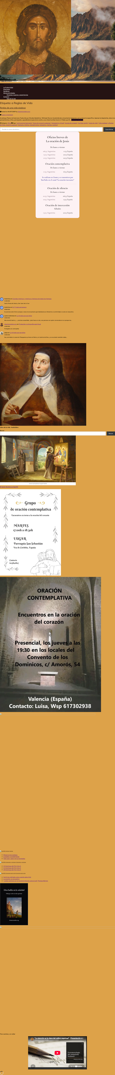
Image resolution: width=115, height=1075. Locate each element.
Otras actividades (9, 93)
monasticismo (34, 125)
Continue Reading (77, 120)
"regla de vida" (93, 123)
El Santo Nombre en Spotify (9, 487)
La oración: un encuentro (11, 879)
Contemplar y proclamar (21, 862)
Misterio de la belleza (10, 855)
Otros (9, 123)
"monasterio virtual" (57, 123)
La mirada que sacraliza (24, 316)
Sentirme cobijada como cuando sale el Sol (17, 877)
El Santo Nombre (6, 77)
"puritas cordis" (83, 123)
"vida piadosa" (102, 123)
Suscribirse (109, 129)
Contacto (6, 97)
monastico (43, 125)
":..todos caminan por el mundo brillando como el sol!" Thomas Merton (25, 881)
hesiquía (21, 125)
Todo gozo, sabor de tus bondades (14, 859)
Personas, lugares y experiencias (17, 95)
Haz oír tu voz (11, 99)
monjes (49, 125)
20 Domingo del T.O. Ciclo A (12, 870)
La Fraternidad (8, 87)
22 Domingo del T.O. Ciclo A (12, 866)
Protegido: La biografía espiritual (30, 324)
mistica (26, 125)
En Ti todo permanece (19, 307)
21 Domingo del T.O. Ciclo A (12, 868)
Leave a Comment (7, 115)
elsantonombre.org (24, 112)
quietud (55, 125)
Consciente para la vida (20, 873)
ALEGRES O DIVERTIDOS (11, 857)
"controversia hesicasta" (24, 123)
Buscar (2, 430)
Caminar (11, 851)
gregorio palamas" (11, 125)
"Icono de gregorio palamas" (41, 123)
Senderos (6, 91)
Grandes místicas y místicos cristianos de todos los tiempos (31, 299)
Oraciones (6, 89)
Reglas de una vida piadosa (13, 107)
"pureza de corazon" (71, 123)
